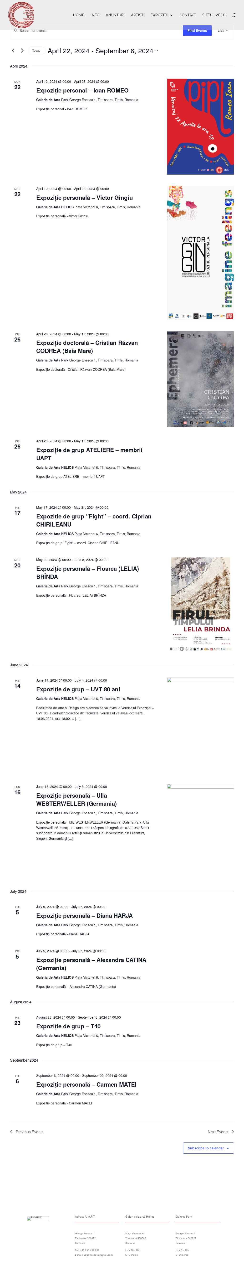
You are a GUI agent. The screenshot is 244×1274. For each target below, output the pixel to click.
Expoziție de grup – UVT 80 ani (78, 689)
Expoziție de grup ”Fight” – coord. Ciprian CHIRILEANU (94, 520)
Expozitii (159, 15)
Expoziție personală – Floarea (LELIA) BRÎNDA (87, 572)
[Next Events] (22, 51)
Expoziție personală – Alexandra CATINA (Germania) (91, 964)
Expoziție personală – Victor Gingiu (84, 197)
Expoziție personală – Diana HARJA (84, 915)
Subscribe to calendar (206, 1148)
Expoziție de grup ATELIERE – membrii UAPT (89, 454)
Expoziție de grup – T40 (68, 1026)
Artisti (137, 15)
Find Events (197, 30)
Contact (187, 15)
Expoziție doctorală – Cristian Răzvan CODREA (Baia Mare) (87, 346)
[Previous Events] (13, 51)
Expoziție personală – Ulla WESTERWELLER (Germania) (76, 799)
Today (36, 50)
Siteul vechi (214, 15)
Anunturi (115, 15)
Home (78, 15)
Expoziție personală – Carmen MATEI (86, 1084)
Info (95, 15)
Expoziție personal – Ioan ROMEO (82, 90)
